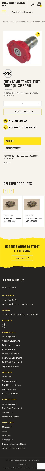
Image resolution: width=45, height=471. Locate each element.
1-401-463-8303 (9, 300)
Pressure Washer (34, 21)
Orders (5, 431)
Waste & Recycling (10, 393)
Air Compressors (9, 336)
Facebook (4, 325)
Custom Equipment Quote (14, 444)
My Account (7, 427)
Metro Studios (17, 468)
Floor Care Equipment (12, 357)
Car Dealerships (9, 381)
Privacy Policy (22, 464)
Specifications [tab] (13, 148)
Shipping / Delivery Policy (13, 448)
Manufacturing (9, 389)
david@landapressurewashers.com (18, 304)
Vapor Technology (10, 366)
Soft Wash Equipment (12, 362)
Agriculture (7, 376)
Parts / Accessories (17, 21)
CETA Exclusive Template (32, 468)
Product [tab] (9, 141)
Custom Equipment (11, 341)
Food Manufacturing (11, 385)
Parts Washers (8, 349)
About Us (6, 435)
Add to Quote (22, 112)
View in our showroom (18, 121)
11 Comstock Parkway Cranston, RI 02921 (20, 314)
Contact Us (21, 258)
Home (5, 21)
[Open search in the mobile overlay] (26, 11)
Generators (7, 412)
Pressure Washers (10, 353)
